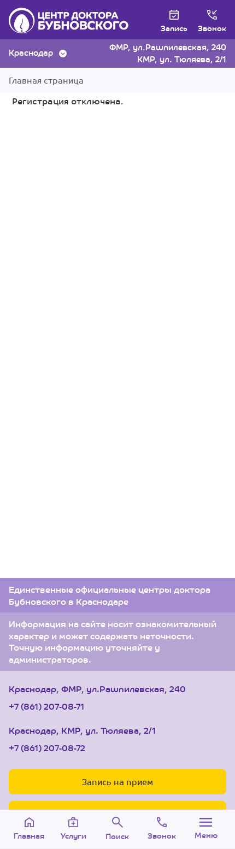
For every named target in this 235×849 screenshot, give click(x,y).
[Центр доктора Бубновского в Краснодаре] (68, 21)
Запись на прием (117, 781)
